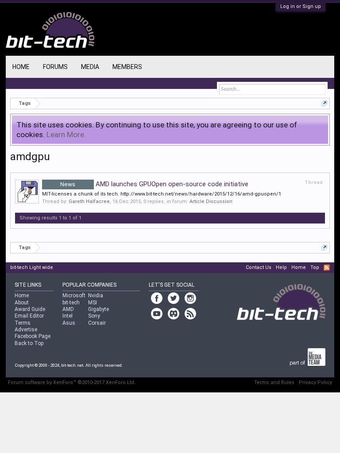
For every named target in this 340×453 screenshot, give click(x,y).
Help (281, 267)
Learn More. (66, 134)
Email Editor (29, 316)
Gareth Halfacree (89, 201)
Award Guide (30, 309)
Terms (23, 323)
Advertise (26, 329)
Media (90, 66)
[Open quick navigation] (324, 103)
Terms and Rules (274, 382)
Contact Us (258, 267)
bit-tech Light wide (31, 267)
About (22, 302)
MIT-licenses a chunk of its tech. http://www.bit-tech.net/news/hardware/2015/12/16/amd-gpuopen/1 (161, 194)
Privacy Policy (315, 382)
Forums (55, 66)
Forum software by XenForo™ (71, 382)
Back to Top (29, 343)
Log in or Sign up (300, 6)
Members (127, 66)
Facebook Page (32, 336)
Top (314, 267)
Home (21, 66)
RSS (327, 268)
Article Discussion (210, 201)
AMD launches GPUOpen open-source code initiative (154, 184)
